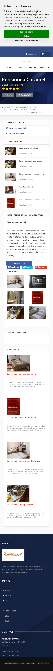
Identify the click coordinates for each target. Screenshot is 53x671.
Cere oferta (19, 263)
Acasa (10, 67)
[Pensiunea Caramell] (26, 62)
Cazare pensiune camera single (21, 374)
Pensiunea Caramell (19, 107)
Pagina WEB (26, 95)
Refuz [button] (26, 36)
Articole (31, 67)
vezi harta (6, 645)
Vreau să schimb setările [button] (26, 40)
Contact (44, 67)
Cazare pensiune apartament (20, 504)
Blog (7, 616)
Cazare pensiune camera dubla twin (19, 109)
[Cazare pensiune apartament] (26, 493)
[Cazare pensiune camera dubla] (26, 406)
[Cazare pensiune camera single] (26, 363)
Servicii (20, 67)
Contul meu (33, 54)
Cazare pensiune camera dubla (21, 417)
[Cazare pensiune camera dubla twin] (26, 450)
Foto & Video (10, 611)
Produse (8, 600)
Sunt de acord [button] (26, 32)
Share (9, 95)
